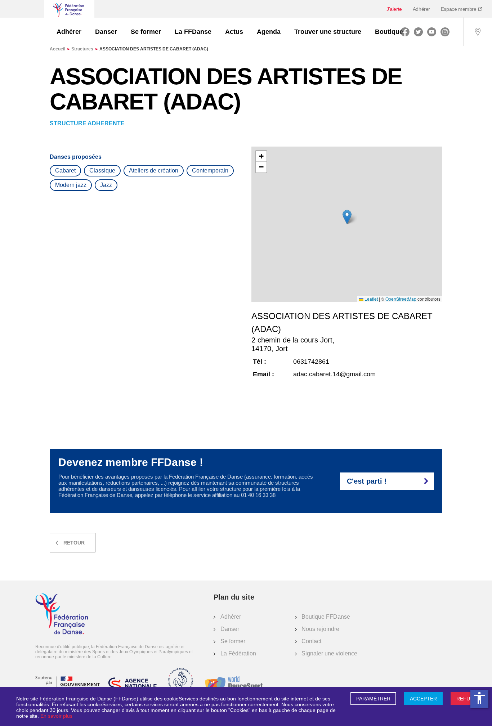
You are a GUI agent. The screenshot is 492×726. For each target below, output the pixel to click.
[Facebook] (405, 31)
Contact (311, 641)
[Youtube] (431, 31)
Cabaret (65, 170)
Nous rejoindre (320, 629)
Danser (106, 31)
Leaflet (370, 299)
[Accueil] (61, 614)
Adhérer (421, 9)
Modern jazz (70, 185)
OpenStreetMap (400, 299)
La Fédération (238, 653)
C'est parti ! (367, 481)
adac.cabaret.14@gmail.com (334, 374)
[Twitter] (418, 31)
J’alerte (394, 9)
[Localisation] (478, 32)
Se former (146, 31)
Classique (102, 170)
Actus (234, 31)
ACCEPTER (423, 699)
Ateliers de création (153, 170)
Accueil (60, 48)
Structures (84, 48)
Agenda (269, 31)
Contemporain (210, 170)
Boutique (389, 31)
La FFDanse (193, 31)
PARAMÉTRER (373, 699)
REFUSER (468, 699)
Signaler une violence (329, 653)
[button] (347, 217)
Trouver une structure (327, 31)
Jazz (106, 185)
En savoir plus (56, 716)
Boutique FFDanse (325, 617)
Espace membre (459, 9)
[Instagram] (444, 31)
